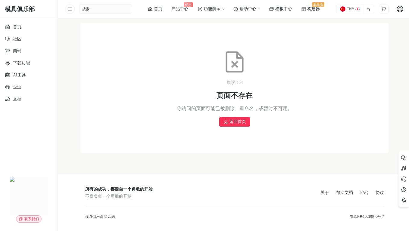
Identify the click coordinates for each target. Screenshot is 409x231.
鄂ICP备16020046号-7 (367, 216)
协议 (380, 192)
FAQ (364, 192)
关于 (324, 192)
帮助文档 (344, 192)
